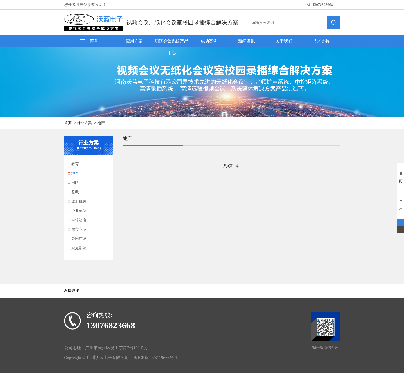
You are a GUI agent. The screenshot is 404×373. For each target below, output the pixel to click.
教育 (75, 164)
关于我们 (283, 41)
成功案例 (209, 41)
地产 (101, 123)
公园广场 (78, 239)
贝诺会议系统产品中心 (171, 43)
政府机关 (78, 201)
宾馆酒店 (78, 220)
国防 (75, 183)
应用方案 (134, 41)
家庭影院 (78, 248)
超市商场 (78, 229)
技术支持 (321, 41)
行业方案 (84, 123)
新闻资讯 (246, 41)
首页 (68, 123)
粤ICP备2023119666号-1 (155, 357)
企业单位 (78, 211)
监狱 (75, 192)
